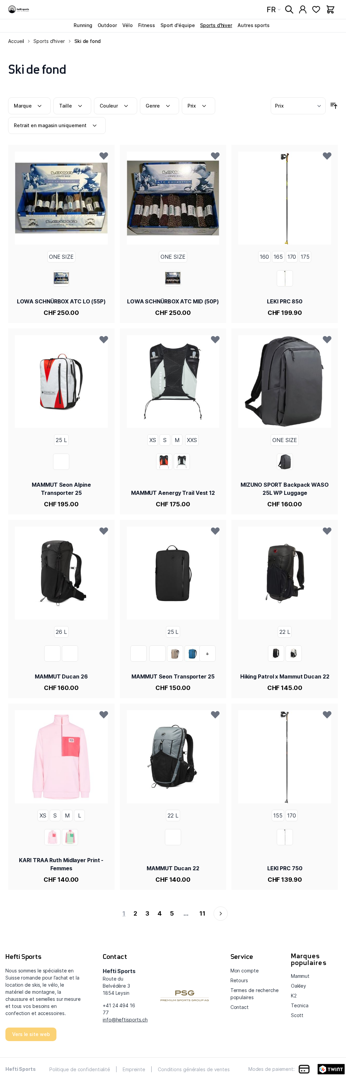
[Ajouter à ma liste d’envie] (104, 155)
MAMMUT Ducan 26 (61, 676)
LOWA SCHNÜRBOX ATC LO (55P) (61, 301)
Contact (239, 1007)
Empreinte (134, 1069)
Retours (239, 980)
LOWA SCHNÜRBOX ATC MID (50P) (173, 301)
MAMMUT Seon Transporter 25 (172, 676)
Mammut (300, 976)
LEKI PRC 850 (284, 301)
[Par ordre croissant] (334, 106)
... (186, 913)
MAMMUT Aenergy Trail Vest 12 (173, 492)
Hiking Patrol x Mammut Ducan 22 (284, 676)
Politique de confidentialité (79, 1069)
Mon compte (244, 970)
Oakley (298, 986)
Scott (297, 1015)
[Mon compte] (303, 9)
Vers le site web (31, 1034)
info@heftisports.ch (125, 1019)
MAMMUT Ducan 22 (173, 868)
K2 (294, 995)
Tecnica (299, 1005)
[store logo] (19, 9)
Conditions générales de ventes (194, 1069)
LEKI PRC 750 (284, 868)
